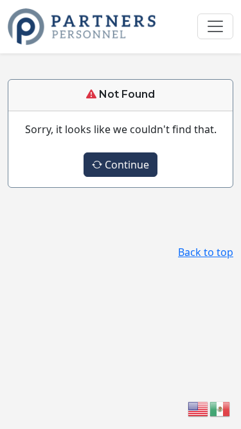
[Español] (220, 408)
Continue (125, 165)
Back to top (205, 252)
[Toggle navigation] (215, 26)
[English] (199, 408)
